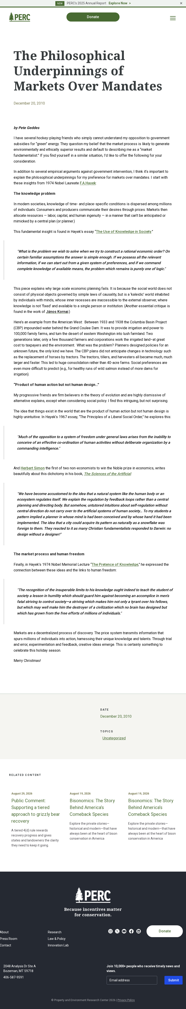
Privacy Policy (126, 1000)
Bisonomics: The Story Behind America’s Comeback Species (92, 807)
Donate (165, 931)
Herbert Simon (33, 468)
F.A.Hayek (88, 183)
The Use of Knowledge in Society (123, 231)
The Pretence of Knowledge (115, 564)
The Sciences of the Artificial (107, 474)
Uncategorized (114, 738)
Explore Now (118, 3)
